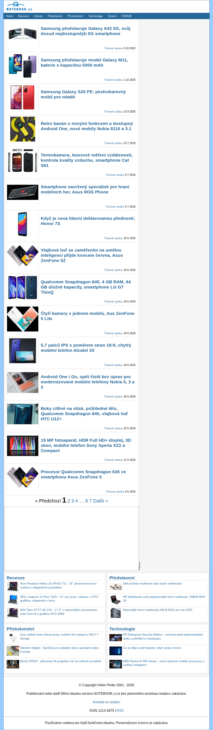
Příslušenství (75, 16)
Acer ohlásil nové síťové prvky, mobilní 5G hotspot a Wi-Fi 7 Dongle (59, 636)
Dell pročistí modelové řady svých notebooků (152, 583)
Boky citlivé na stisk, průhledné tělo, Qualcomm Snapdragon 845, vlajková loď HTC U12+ (84, 413)
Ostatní (112, 16)
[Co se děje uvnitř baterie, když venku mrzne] (115, 651)
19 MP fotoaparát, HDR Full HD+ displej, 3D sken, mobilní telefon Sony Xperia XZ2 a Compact (86, 445)
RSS (120, 710)
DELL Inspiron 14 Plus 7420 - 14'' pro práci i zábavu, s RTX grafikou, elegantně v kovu (59, 598)
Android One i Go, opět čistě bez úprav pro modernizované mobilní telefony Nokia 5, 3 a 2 (88, 381)
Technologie (95, 16)
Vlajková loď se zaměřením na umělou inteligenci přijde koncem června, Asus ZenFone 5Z (82, 255)
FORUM (126, 16)
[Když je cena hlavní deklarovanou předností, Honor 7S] (23, 235)
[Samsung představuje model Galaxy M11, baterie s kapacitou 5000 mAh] (23, 77)
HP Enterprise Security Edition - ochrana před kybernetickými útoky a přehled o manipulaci (163, 636)
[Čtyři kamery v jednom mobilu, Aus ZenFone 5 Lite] (23, 330)
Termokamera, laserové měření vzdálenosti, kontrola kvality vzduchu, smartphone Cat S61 (87, 160)
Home (9, 16)
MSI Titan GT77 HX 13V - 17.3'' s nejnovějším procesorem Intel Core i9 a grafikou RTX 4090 (58, 611)
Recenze (23, 16)
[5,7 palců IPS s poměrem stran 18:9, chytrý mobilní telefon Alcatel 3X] (23, 362)
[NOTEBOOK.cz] (18, 10)
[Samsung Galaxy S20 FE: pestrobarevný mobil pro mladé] (23, 109)
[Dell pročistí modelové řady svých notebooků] (115, 587)
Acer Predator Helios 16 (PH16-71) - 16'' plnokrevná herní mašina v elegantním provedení (58, 585)
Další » (100, 501)
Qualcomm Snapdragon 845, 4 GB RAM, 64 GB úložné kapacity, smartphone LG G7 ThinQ (86, 287)
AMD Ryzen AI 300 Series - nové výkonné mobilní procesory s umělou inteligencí (163, 663)
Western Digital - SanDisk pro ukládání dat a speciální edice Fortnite (59, 649)
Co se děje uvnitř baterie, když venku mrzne (152, 647)
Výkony (38, 16)
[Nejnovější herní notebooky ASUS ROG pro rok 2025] (115, 613)
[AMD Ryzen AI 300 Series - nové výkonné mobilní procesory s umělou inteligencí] (115, 664)
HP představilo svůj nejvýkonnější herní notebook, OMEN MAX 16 (164, 598)
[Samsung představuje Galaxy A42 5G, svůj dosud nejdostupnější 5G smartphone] (23, 45)
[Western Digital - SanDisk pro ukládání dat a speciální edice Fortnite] (13, 651)
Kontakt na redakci (106, 702)
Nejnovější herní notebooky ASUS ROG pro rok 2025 (157, 609)
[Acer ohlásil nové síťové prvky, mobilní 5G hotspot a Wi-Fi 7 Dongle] (13, 638)
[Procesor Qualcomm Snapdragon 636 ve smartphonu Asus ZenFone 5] (23, 489)
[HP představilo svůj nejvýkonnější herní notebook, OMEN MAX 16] (115, 600)
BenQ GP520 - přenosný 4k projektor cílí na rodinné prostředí (60, 661)
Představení (55, 16)
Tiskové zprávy (113, 48)
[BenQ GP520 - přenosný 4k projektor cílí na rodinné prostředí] (13, 664)
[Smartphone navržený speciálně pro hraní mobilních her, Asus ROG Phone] (23, 204)
